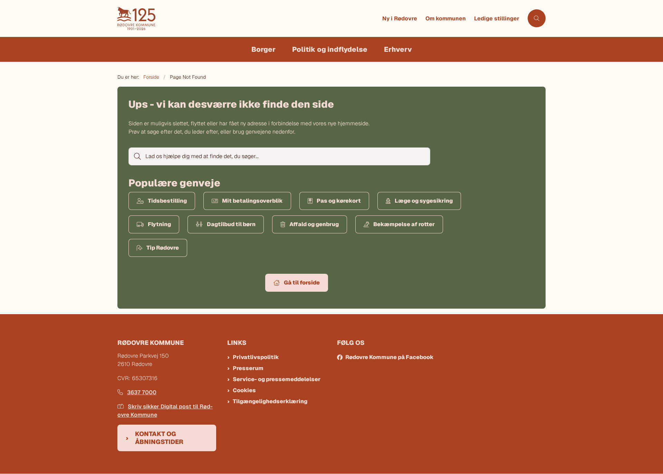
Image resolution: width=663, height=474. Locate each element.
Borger (263, 49)
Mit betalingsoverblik (252, 200)
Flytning (159, 224)
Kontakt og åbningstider (159, 438)
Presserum (248, 368)
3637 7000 (141, 392)
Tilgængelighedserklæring (270, 401)
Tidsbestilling (167, 200)
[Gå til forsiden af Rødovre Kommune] (247, 18)
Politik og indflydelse (329, 49)
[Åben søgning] (537, 18)
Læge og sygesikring (424, 200)
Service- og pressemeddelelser (276, 379)
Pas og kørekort (339, 200)
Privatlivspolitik (256, 357)
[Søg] (136, 156)
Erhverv (398, 49)
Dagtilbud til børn (231, 224)
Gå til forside (302, 282)
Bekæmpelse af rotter (404, 224)
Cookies (244, 390)
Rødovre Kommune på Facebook (389, 357)
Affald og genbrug (314, 224)
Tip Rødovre (162, 247)
